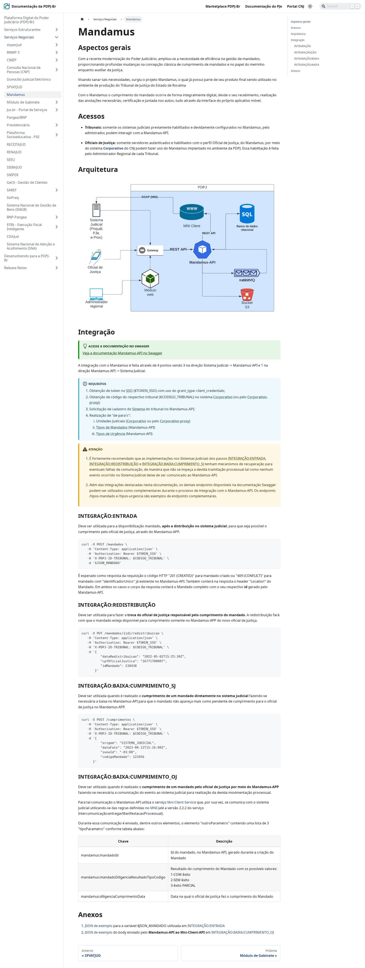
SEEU (11, 159)
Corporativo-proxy (174, 421)
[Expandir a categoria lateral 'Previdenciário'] (56, 125)
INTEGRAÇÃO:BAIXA (306, 58)
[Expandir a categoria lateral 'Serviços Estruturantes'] (56, 29)
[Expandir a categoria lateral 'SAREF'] (56, 190)
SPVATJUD (14, 87)
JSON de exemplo (98, 925)
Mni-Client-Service (181, 802)
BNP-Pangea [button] (17, 217)
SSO (129, 390)
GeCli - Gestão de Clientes (27, 182)
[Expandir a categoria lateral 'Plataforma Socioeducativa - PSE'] (56, 134)
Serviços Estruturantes (22, 29)
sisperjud (14, 44)
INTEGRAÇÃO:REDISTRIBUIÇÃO (114, 464)
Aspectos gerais (301, 21)
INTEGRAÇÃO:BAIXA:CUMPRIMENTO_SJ (173, 464)
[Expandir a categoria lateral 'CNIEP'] (56, 60)
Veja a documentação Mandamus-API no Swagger (122, 353)
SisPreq (13, 197)
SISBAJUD (14, 167)
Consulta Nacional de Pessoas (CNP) (24, 69)
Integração (298, 40)
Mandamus (16, 94)
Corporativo (113, 148)
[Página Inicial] (82, 19)
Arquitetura (298, 34)
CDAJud (13, 236)
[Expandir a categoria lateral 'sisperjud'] (56, 44)
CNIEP (11, 60)
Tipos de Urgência (110, 433)
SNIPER (12, 175)
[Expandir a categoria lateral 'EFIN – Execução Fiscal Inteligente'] (56, 226)
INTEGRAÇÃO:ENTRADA (246, 458)
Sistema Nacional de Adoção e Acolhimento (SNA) (31, 246)
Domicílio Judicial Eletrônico (29, 79)
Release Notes (15, 267)
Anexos (295, 71)
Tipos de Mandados (112, 427)
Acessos (296, 28)
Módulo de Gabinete (23, 102)
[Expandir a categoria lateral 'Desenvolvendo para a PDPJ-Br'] (56, 258)
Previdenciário (18, 125)
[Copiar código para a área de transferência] (275, 543)
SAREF (11, 190)
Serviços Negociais (19, 37)
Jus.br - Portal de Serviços (27, 109)
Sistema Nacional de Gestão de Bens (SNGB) (31, 207)
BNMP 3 (13, 52)
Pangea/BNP (17, 117)
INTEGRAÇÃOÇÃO (305, 52)
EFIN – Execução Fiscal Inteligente (24, 226)
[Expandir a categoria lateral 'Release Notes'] (56, 267)
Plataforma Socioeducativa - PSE (23, 134)
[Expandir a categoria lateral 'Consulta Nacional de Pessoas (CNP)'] (56, 69)
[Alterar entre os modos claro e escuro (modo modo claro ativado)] (310, 6)
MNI (153, 808)
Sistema (138, 409)
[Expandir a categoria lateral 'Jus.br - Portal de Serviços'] (56, 109)
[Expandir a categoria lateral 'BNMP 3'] (56, 52)
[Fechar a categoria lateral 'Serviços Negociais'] (56, 37)
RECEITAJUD (16, 144)
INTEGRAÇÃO (302, 46)
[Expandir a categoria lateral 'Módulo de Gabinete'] (56, 102)
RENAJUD (14, 152)
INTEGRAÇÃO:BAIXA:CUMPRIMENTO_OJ (242, 932)
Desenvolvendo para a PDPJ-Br (26, 258)
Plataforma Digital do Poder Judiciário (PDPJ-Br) (26, 19)
